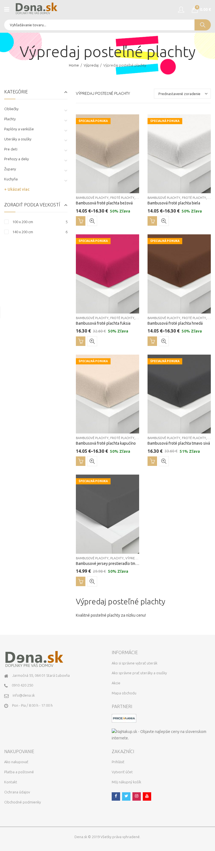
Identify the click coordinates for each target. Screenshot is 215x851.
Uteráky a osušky (17, 139)
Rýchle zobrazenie (92, 221)
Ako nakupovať (16, 762)
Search (203, 24)
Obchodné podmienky (22, 802)
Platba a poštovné (19, 772)
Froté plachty (122, 197)
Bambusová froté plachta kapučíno (106, 443)
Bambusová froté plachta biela (174, 203)
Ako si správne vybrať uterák (134, 663)
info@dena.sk (24, 695)
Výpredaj (91, 65)
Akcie (116, 683)
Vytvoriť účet (122, 772)
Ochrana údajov (17, 792)
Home (74, 65)
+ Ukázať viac (16, 189)
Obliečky (11, 109)
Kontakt (10, 782)
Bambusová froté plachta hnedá (175, 323)
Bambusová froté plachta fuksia (103, 323)
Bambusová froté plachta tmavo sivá (179, 443)
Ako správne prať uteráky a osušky (139, 673)
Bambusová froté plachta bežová (104, 203)
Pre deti (10, 149)
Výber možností (80, 221)
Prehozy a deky (16, 159)
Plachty (117, 558)
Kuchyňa (11, 179)
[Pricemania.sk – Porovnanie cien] (124, 718)
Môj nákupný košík (126, 782)
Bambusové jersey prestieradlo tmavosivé (112, 563)
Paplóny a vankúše (19, 129)
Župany (10, 169)
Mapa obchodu (124, 693)
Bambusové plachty (92, 197)
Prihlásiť (118, 762)
